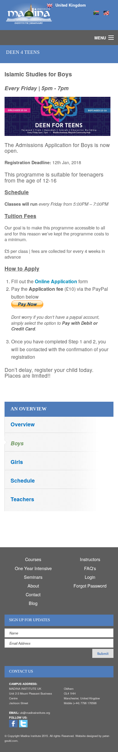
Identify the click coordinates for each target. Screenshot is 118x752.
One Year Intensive (33, 568)
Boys (17, 443)
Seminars (33, 577)
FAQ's (90, 568)
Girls (17, 461)
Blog (33, 603)
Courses (33, 559)
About (33, 585)
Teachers (22, 499)
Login (90, 577)
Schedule (23, 480)
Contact (33, 594)
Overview (23, 424)
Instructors (90, 559)
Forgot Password (90, 585)
